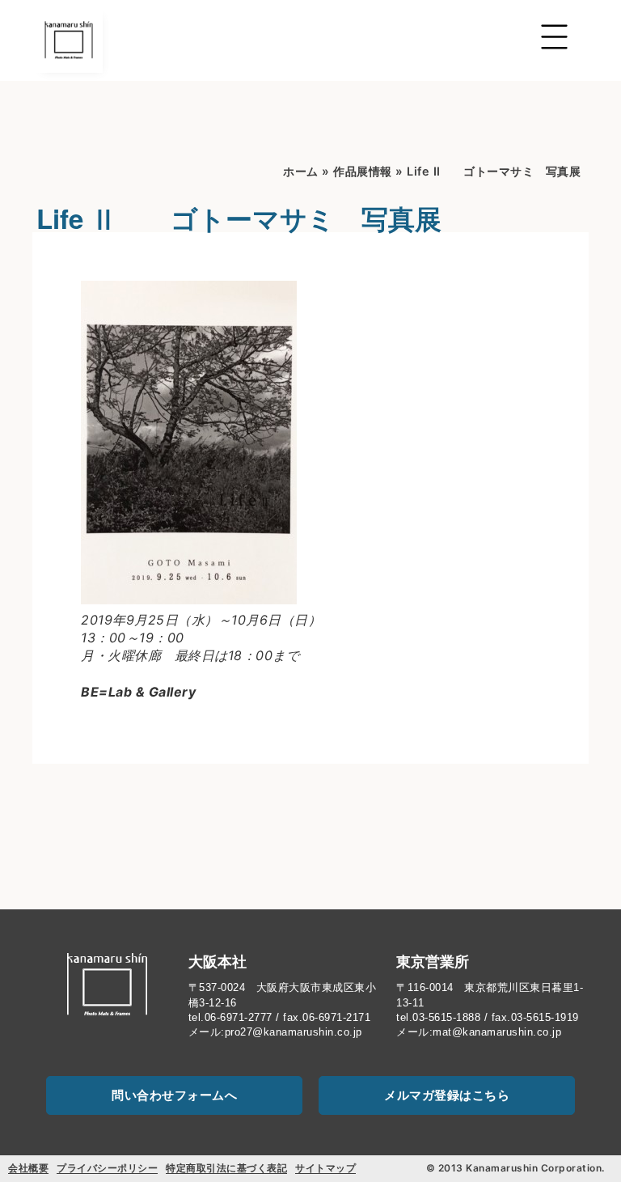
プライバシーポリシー (107, 1168)
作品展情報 (362, 171)
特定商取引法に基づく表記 (226, 1168)
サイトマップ (325, 1168)
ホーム (301, 171)
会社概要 (28, 1168)
